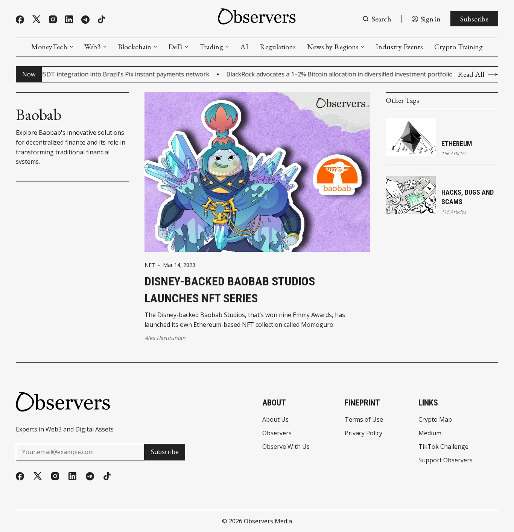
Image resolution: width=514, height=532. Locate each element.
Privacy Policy (363, 433)
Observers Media (268, 521)
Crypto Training (458, 46)
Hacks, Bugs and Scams (467, 197)
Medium (429, 433)
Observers (277, 433)
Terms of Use (364, 419)
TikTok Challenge (443, 447)
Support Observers (445, 460)
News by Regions (333, 46)
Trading (211, 46)
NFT (149, 265)
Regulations (278, 46)
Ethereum (456, 144)
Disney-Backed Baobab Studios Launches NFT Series (229, 289)
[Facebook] (20, 19)
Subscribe (474, 19)
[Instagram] (53, 19)
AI (244, 46)
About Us (275, 419)
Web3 (92, 46)
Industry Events (399, 46)
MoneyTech (49, 46)
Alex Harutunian (165, 337)
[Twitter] (36, 19)
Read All (471, 74)
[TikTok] (101, 19)
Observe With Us (286, 447)
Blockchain (134, 46)
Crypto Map (435, 419)
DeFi (175, 46)
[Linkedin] (69, 19)
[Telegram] (85, 19)
